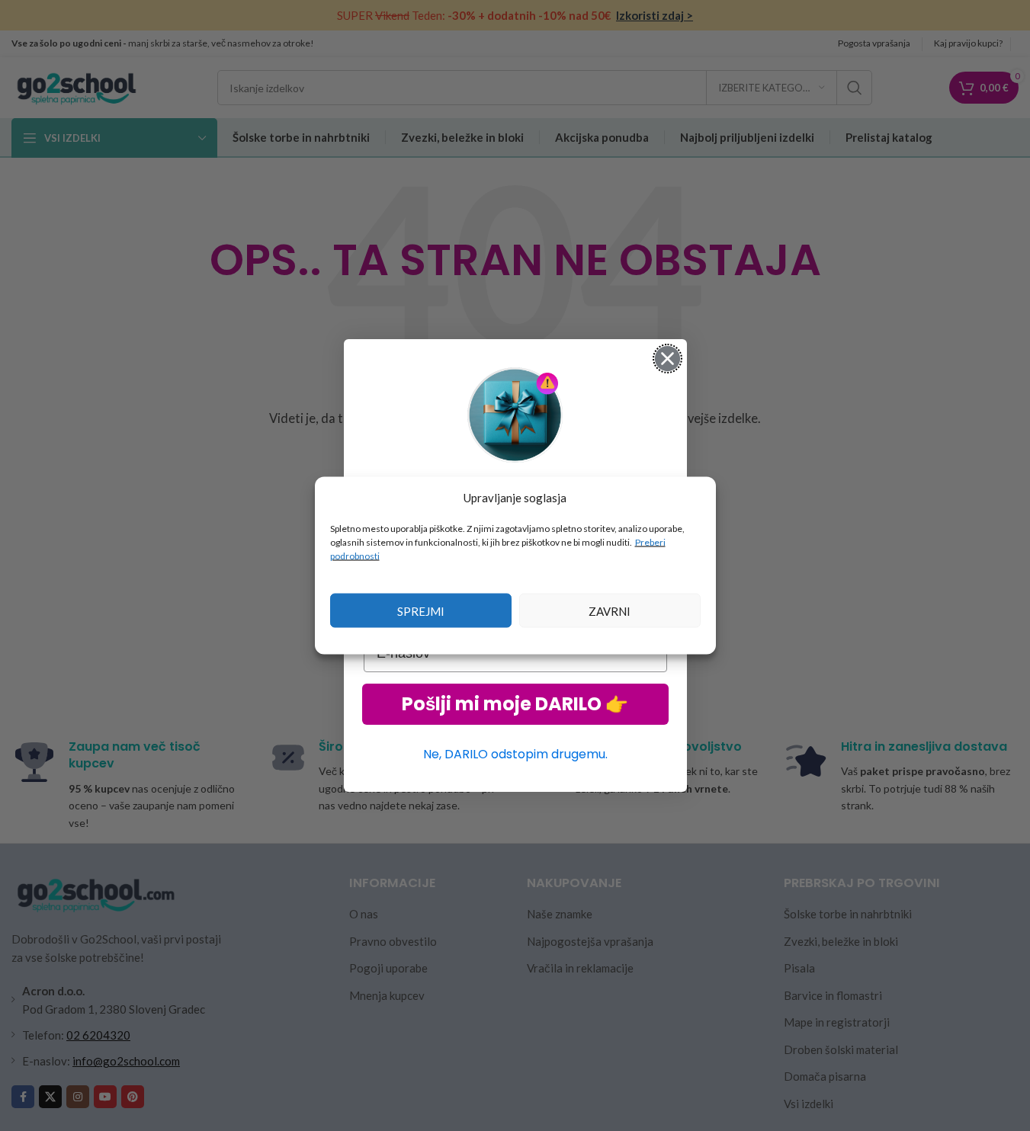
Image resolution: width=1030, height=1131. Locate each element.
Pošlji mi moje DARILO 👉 (515, 703)
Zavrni (610, 610)
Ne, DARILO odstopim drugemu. (515, 754)
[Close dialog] (667, 358)
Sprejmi (420, 610)
